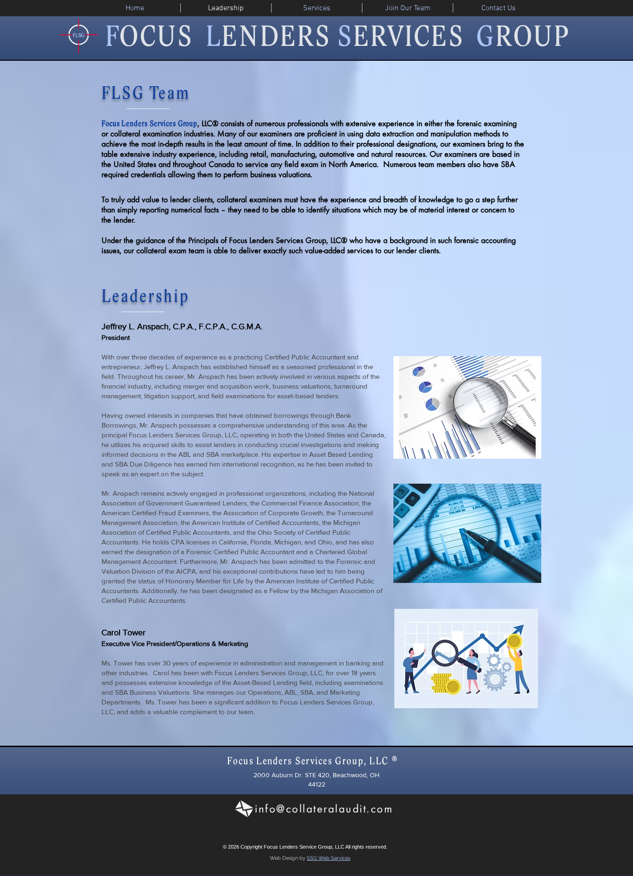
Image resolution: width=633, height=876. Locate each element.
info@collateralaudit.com (324, 808)
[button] (317, 8)
